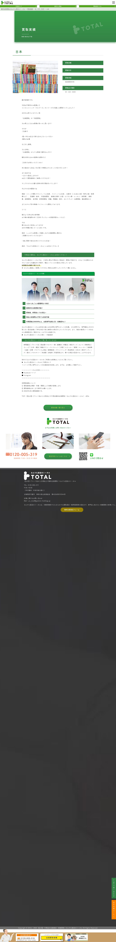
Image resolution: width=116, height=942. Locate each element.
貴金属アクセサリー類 (48, 344)
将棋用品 (88, 344)
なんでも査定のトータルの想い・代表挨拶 (38, 335)
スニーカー (82, 347)
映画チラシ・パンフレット (49, 347)
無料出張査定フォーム (71, 509)
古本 (32, 347)
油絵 (26, 350)
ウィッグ (27, 347)
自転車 (50, 352)
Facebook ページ (30, 372)
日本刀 (77, 350)
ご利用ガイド (18, 6)
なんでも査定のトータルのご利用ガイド (37, 362)
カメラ (81, 344)
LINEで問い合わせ (114, 888)
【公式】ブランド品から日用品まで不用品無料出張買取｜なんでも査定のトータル (55, 396)
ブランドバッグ (61, 350)
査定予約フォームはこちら (58, 456)
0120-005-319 (23, 454)
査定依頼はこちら (114, 910)
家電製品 (27, 344)
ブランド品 (35, 344)
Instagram (27, 375)
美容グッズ (73, 344)
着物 (75, 347)
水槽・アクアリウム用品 (38, 350)
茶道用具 (57, 352)
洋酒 (61, 347)
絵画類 (90, 347)
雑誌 (37, 347)
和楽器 (44, 352)
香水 (28, 352)
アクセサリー (35, 352)
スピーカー (68, 347)
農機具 (59, 344)
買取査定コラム (97, 6)
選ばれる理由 (58, 6)
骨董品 (65, 344)
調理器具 (51, 350)
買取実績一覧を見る (58, 407)
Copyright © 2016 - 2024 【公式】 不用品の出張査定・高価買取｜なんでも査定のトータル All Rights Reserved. (58, 928)
